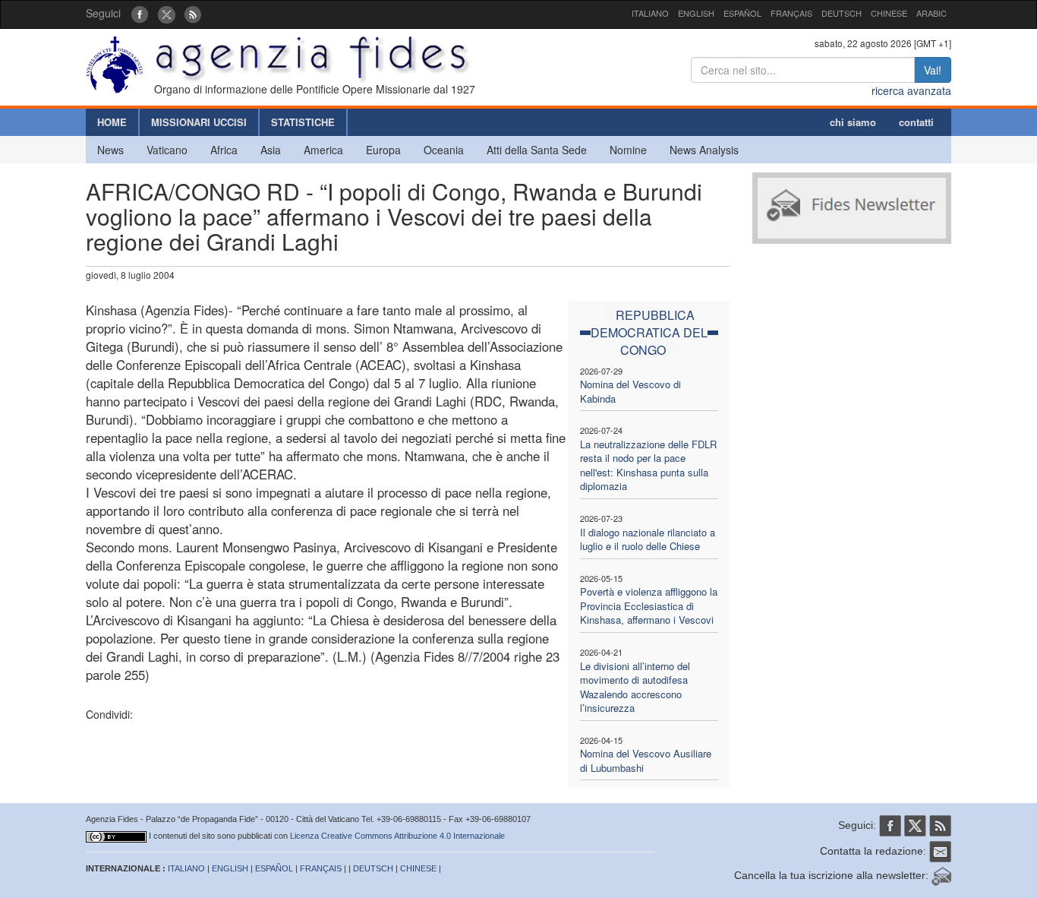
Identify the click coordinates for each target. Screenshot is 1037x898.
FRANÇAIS (791, 13)
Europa (383, 149)
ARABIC (931, 13)
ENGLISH (696, 13)
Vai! (932, 69)
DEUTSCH (841, 13)
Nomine (628, 149)
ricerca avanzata (911, 90)
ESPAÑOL (742, 13)
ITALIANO (650, 13)
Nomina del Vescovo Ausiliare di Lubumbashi (645, 760)
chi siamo (853, 122)
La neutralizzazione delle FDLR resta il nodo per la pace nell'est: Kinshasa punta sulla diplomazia (648, 465)
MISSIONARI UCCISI (199, 122)
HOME (112, 122)
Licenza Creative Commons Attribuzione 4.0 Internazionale (397, 835)
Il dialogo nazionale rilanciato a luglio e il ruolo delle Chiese (647, 539)
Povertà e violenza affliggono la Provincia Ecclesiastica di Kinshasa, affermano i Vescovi (648, 605)
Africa (224, 149)
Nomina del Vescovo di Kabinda (630, 391)
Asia (270, 149)
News (110, 149)
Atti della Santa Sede (537, 149)
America (323, 149)
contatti (916, 122)
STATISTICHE (303, 122)
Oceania (444, 149)
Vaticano (167, 149)
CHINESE (889, 13)
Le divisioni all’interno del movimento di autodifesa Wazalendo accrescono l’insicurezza (635, 687)
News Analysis (704, 149)
